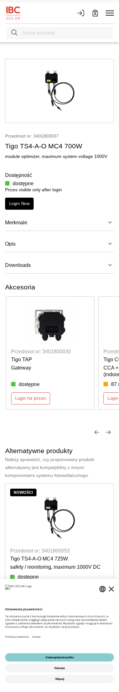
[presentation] (96, 431)
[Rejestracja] (95, 13)
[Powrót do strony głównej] (13, 12)
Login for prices (30, 398)
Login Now (19, 203)
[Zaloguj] (80, 13)
